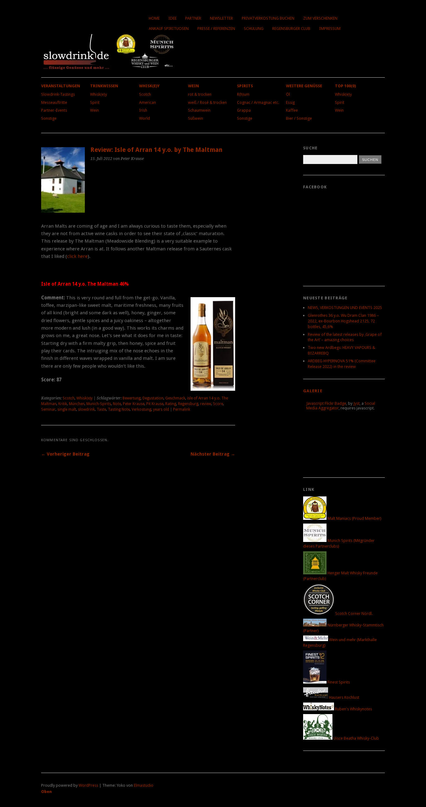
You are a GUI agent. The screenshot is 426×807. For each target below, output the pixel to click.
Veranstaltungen (60, 86)
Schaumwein (199, 110)
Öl (288, 94)
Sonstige (48, 118)
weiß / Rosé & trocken (207, 102)
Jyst (356, 403)
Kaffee (292, 110)
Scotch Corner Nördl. (353, 613)
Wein (94, 110)
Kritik (62, 404)
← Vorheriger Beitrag (65, 454)
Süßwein (195, 118)
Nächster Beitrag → (213, 454)
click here (77, 256)
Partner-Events (54, 110)
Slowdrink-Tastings (58, 94)
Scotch (145, 94)
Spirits (245, 86)
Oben (46, 791)
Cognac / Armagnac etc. (258, 102)
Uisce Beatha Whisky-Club (355, 738)
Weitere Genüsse (304, 86)
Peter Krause (133, 404)
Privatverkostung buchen (268, 18)
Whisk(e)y (98, 94)
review (205, 404)
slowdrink (86, 409)
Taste (101, 409)
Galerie (312, 391)
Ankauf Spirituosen (169, 28)
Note (117, 404)
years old (161, 409)
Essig (290, 102)
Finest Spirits (338, 682)
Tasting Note (119, 409)
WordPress (88, 785)
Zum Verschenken (320, 18)
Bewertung (132, 398)
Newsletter (221, 18)
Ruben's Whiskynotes (353, 709)
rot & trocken (199, 94)
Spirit (94, 102)
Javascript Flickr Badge (326, 403)
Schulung (254, 28)
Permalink (181, 409)
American (147, 102)
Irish (143, 110)
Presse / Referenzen (216, 28)
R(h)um (243, 94)
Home (154, 18)
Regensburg (188, 404)
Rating (170, 404)
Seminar (48, 409)
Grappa (244, 110)
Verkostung (141, 409)
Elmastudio (143, 785)
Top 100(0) (345, 86)
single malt (66, 409)
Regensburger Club (291, 28)
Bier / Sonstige (299, 118)
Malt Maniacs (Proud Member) (354, 518)
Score (218, 404)
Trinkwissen (104, 86)
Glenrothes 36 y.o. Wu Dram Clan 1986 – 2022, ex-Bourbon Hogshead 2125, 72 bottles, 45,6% (343, 321)
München (77, 404)
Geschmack (175, 398)
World (144, 118)
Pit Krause (154, 404)
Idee (172, 18)
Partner (193, 18)
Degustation (153, 398)
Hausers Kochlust (343, 697)
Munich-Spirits (98, 404)
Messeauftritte (54, 102)
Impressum (330, 28)
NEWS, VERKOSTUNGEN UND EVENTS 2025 (345, 307)
